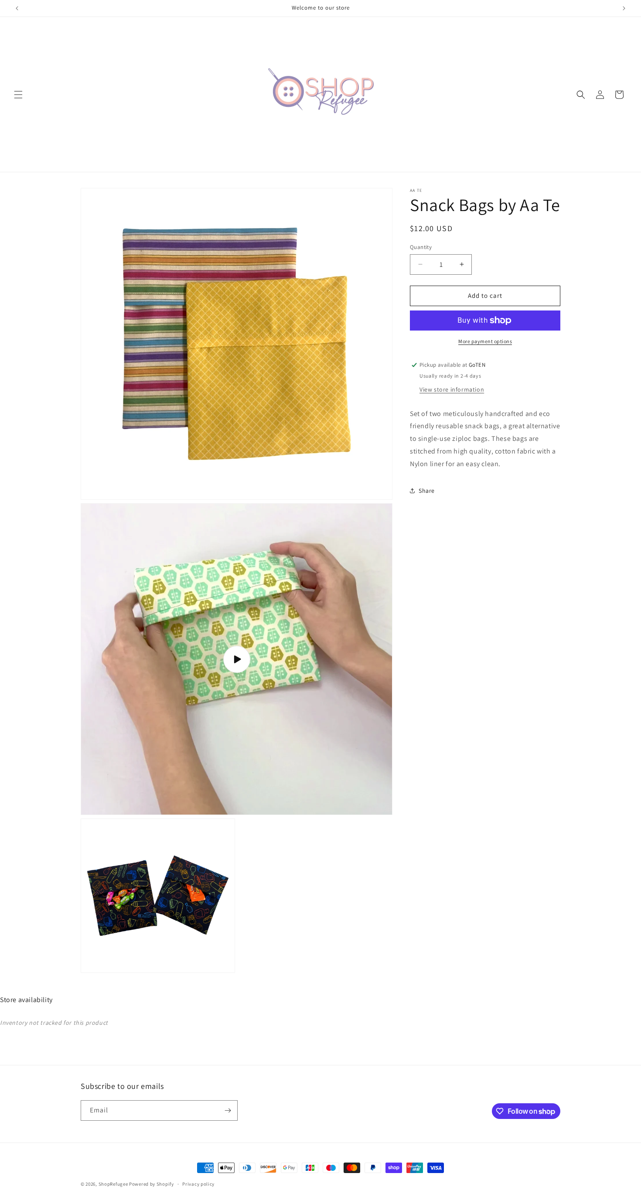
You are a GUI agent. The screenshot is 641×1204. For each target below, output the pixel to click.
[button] (18, 94)
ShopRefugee (113, 1184)
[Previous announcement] (17, 8)
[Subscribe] (227, 1110)
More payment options (485, 341)
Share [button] (427, 491)
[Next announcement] (624, 8)
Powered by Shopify (151, 1184)
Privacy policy (198, 1184)
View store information (451, 389)
